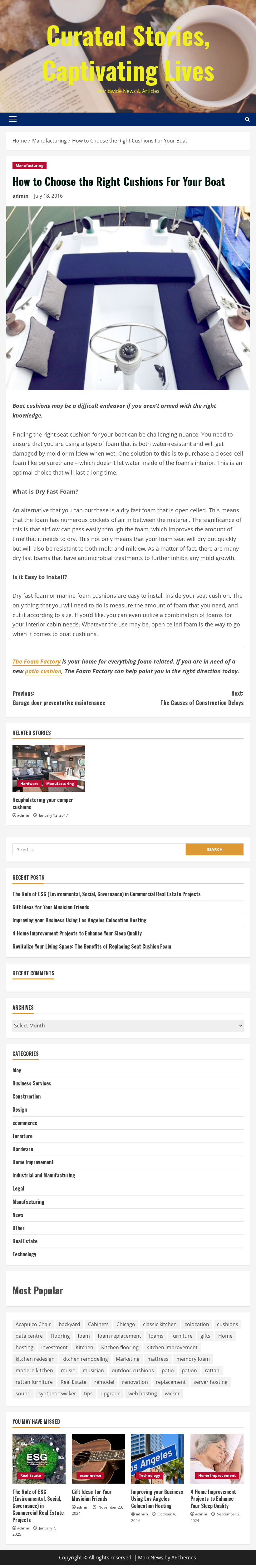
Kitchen (84, 1347)
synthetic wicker (57, 1393)
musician (93, 1370)
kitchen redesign (35, 1358)
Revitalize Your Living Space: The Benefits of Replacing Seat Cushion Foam (91, 946)
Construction (26, 1096)
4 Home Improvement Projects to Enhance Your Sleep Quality (77, 933)
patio (168, 1370)
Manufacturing (29, 165)
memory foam (193, 1358)
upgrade (111, 1393)
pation (189, 1370)
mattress (158, 1358)
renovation (135, 1382)
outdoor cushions (133, 1370)
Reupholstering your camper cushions (42, 803)
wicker (172, 1393)
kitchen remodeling (85, 1358)
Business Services (31, 1083)
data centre (29, 1335)
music (68, 1370)
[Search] (247, 119)
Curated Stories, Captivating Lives (128, 52)
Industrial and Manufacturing (43, 1175)
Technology (24, 1254)
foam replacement (119, 1335)
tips (88, 1393)
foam (84, 1335)
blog (17, 1070)
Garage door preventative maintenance (58, 698)
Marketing (128, 1358)
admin (20, 195)
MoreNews (150, 1557)
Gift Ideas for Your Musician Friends (50, 907)
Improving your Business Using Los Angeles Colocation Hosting (79, 920)
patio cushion (43, 671)
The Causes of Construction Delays (202, 698)
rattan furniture (34, 1382)
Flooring (60, 1335)
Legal (18, 1188)
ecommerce (24, 1123)
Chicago (125, 1324)
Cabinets (98, 1324)
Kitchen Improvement (172, 1347)
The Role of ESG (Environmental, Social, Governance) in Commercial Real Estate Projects (106, 894)
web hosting (142, 1393)
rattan (212, 1370)
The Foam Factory (36, 661)
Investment (54, 1347)
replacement (171, 1382)
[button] (13, 119)
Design (19, 1109)
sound (23, 1393)
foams (156, 1335)
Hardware (29, 783)
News (17, 1215)
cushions (227, 1324)
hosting (24, 1347)
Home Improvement (33, 1162)
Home (225, 1335)
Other (18, 1228)
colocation (197, 1324)
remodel (104, 1382)
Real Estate (24, 1241)
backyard (69, 1324)
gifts (205, 1335)
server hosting (211, 1382)
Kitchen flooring (120, 1347)
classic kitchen (160, 1324)
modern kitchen (34, 1370)
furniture (22, 1136)
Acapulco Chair (33, 1324)
